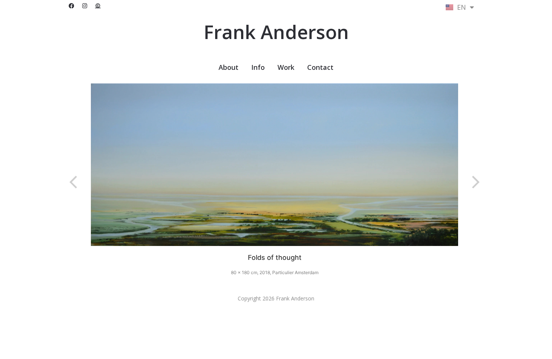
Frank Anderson (276, 32)
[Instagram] (84, 5)
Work (286, 67)
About (228, 67)
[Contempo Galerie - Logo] (97, 5)
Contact (320, 67)
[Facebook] (71, 5)
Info (258, 67)
